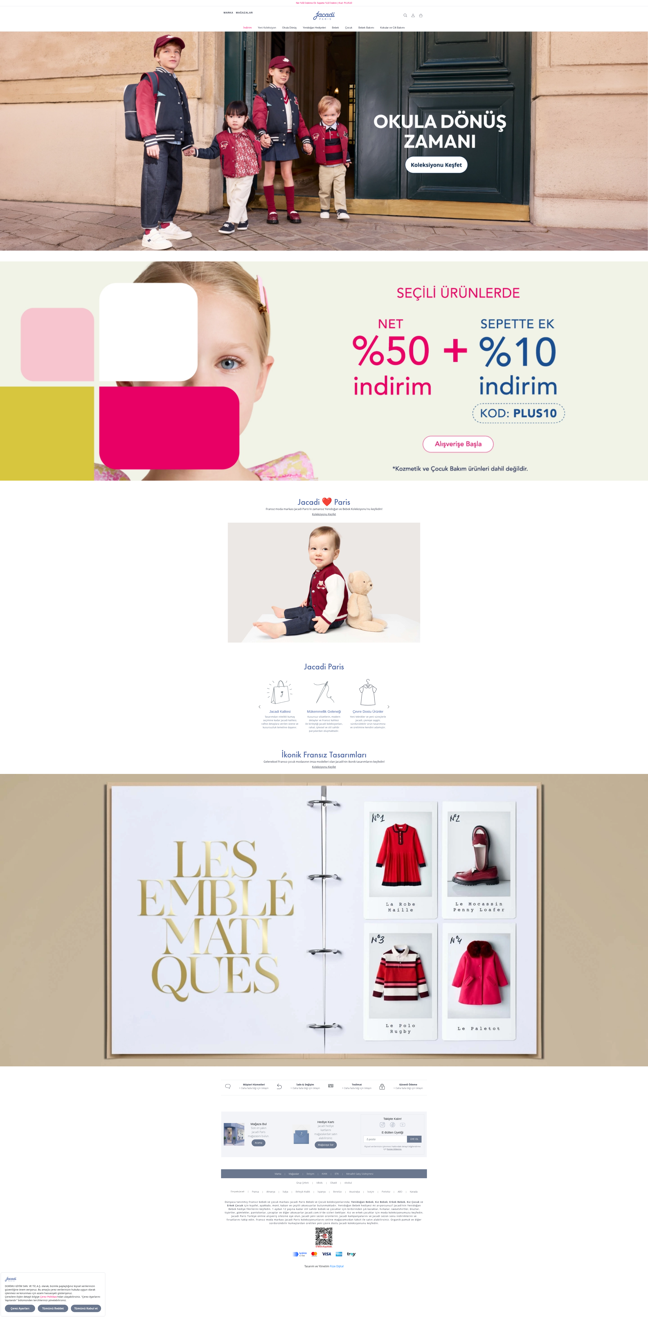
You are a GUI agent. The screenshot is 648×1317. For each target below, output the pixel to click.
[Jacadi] (324, 15)
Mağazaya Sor (326, 1144)
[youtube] (402, 1126)
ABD (400, 1191)
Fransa (255, 1191)
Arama (258, 1142)
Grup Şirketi (302, 1182)
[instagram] (382, 1126)
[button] (259, 707)
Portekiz (386, 1191)
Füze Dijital (337, 1266)
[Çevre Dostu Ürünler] (368, 692)
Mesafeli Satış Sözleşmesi (359, 1173)
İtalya (285, 1191)
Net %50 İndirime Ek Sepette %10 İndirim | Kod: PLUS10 (324, 3)
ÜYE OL (414, 1139)
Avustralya (354, 1191)
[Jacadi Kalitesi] (280, 692)
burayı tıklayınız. (394, 1149)
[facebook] (392, 1126)
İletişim (310, 1173)
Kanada (413, 1191)
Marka (278, 1173)
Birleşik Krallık (303, 1191)
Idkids (319, 1182)
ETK (337, 1173)
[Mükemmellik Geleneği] (324, 692)
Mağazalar (294, 1173)
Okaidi (333, 1182)
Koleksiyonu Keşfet (324, 514)
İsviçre (370, 1191)
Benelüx (337, 1191)
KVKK (324, 1173)
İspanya (322, 1191)
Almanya (270, 1191)
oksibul (348, 1182)
